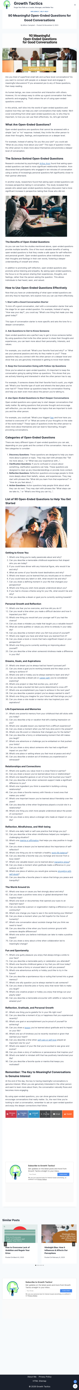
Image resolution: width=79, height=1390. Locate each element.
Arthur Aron (45, 163)
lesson (28, 1027)
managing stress (61, 862)
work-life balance (59, 853)
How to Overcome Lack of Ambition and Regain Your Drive (17, 1250)
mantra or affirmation (29, 840)
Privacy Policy (45, 1377)
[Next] (73, 1244)
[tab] (35, 1265)
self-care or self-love (47, 1040)
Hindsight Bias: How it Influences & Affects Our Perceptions (56, 1250)
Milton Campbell (29, 25)
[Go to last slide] (5, 1244)
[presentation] (20, 1233)
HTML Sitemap (39, 1381)
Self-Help (44, 11)
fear (52, 417)
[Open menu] (75, 4)
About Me (31, 1377)
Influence (35, 11)
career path (45, 678)
